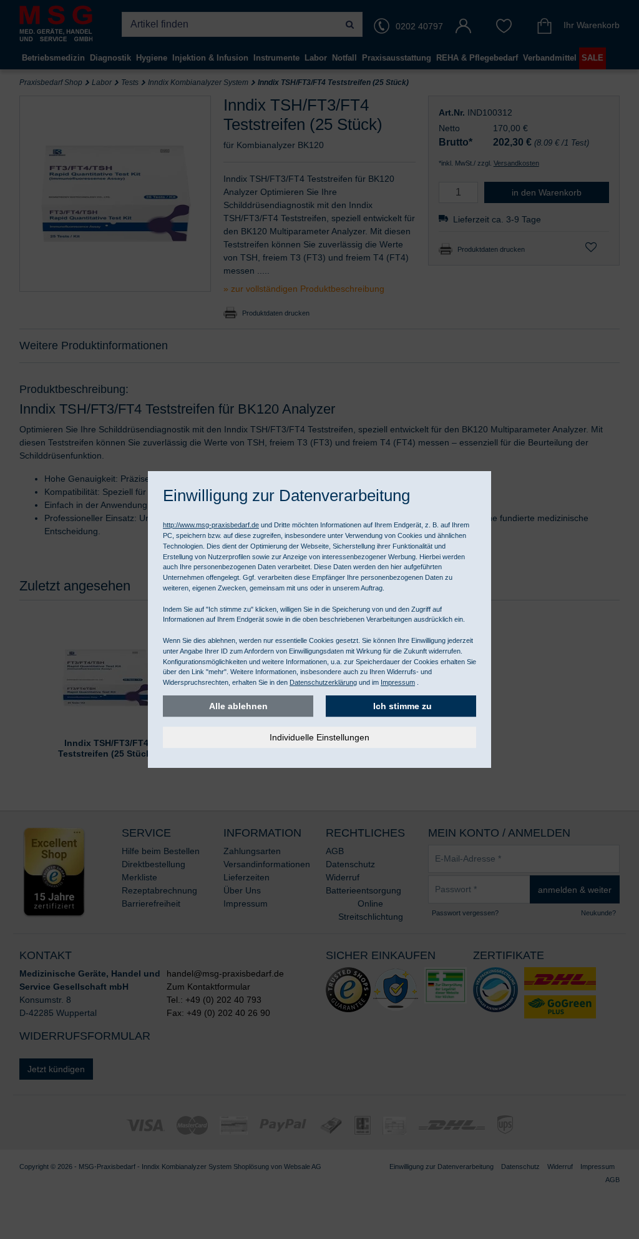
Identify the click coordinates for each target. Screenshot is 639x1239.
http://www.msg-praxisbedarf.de (211, 525)
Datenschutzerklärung (323, 682)
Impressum (398, 682)
